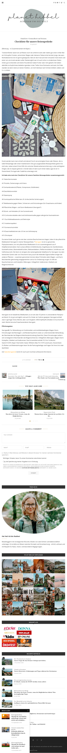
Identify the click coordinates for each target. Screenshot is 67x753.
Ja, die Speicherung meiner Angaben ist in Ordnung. (21, 461)
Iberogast (38, 242)
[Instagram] (55, 2)
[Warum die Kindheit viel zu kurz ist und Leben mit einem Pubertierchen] (6, 744)
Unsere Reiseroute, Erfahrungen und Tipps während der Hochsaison (35, 670)
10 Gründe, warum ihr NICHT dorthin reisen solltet (30, 681)
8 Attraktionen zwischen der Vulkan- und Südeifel (29, 723)
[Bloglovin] (59, 2)
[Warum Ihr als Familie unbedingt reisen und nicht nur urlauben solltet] (6, 716)
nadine (14, 366)
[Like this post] (36, 360)
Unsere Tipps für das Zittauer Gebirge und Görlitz (30, 659)
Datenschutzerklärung (30, 468)
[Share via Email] (43, 360)
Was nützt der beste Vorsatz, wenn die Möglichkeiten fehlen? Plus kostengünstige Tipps (35, 692)
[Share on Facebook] (38, 360)
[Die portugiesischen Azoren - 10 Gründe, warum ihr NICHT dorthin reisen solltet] (7, 682)
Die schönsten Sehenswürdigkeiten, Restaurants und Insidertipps (34, 712)
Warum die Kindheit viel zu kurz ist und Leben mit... (18, 745)
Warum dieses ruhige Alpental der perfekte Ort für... (49, 414)
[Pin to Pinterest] (39, 360)
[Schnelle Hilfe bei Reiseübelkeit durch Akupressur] (6, 729)
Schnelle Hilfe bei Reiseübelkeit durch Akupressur (18, 731)
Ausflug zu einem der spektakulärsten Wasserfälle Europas (32, 702)
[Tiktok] (61, 2)
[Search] (64, 2)
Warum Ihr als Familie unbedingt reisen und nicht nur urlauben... (18, 717)
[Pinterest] (57, 2)
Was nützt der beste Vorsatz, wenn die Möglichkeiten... (18, 414)
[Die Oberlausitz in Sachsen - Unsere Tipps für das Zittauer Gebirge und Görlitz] (7, 661)
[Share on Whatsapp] (41, 360)
